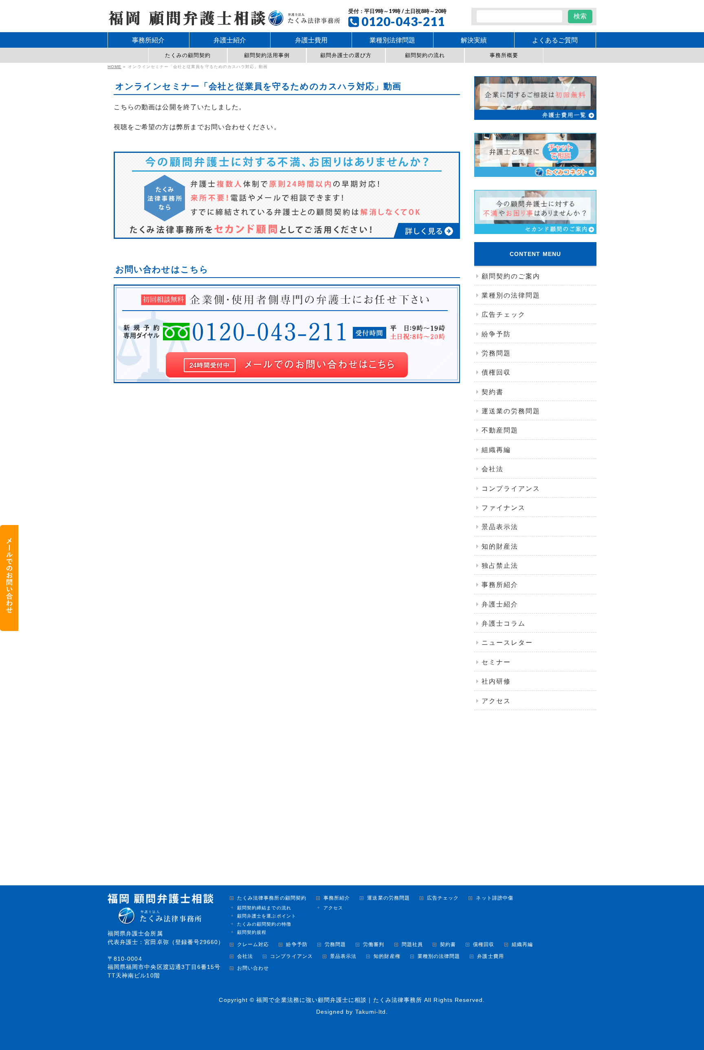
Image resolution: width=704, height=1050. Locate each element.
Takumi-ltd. (371, 1011)
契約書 (493, 391)
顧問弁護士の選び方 (346, 55)
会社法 (493, 468)
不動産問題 (500, 430)
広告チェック (504, 314)
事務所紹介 (500, 584)
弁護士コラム (504, 623)
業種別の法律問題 (511, 295)
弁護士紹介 (500, 604)
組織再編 (496, 449)
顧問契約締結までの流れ (264, 907)
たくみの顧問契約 (188, 55)
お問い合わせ (253, 968)
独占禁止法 (500, 565)
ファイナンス (504, 507)
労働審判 (373, 944)
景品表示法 (500, 526)
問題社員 (412, 944)
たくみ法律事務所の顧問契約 (271, 898)
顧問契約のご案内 (511, 276)
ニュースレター (507, 642)
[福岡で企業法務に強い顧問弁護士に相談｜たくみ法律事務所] (224, 16)
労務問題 (496, 353)
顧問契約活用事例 (267, 55)
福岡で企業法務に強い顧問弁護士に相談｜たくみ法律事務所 (339, 1000)
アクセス (496, 700)
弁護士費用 (490, 956)
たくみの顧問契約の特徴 (264, 924)
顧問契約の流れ (425, 55)
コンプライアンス (511, 488)
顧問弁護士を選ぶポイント (266, 915)
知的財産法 (500, 546)
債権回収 (496, 372)
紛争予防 (496, 334)
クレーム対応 (253, 944)
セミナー (496, 662)
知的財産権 (387, 956)
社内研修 (496, 681)
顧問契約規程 (251, 932)
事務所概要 (504, 55)
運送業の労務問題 (511, 411)
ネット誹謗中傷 (494, 898)
